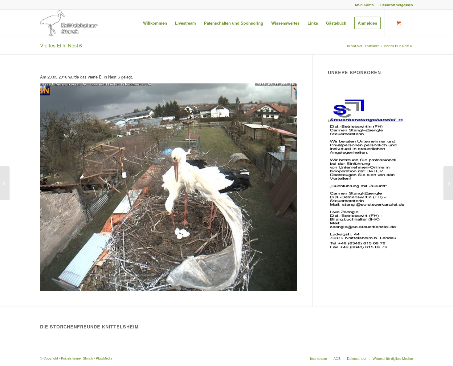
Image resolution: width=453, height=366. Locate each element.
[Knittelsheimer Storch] (69, 23)
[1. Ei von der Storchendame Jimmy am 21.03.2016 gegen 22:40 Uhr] (5, 183)
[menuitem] (364, 4)
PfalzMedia (104, 358)
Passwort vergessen (396, 4)
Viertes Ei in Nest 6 (61, 45)
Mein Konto (364, 4)
